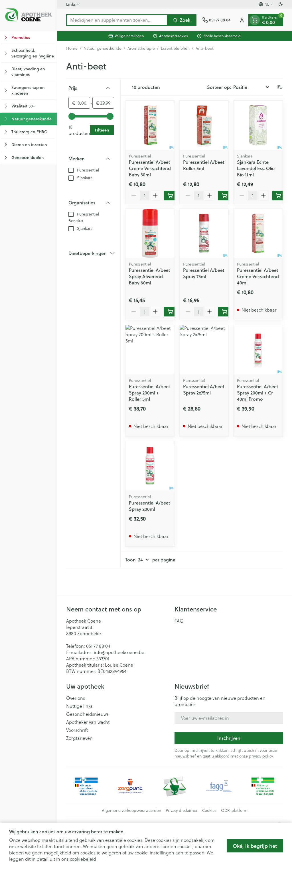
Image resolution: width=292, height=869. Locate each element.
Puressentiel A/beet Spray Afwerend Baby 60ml (149, 276)
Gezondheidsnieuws (87, 714)
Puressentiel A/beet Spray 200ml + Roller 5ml (149, 392)
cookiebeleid (83, 859)
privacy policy (261, 756)
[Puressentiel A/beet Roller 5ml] (204, 125)
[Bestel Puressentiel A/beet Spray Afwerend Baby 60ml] (170, 311)
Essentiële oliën (175, 48)
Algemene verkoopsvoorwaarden (131, 810)
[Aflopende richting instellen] (279, 87)
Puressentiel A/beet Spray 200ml (149, 505)
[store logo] (28, 15)
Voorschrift (77, 730)
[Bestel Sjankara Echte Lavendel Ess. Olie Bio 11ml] (278, 195)
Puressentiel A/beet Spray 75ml (203, 273)
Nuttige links (79, 706)
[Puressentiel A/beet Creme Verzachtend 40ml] (258, 233)
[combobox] (116, 20)
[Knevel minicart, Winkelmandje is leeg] (255, 20)
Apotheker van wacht (88, 722)
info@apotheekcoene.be (119, 652)
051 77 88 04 (98, 646)
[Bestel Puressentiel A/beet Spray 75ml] (224, 311)
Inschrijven (228, 738)
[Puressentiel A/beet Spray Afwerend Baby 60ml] (150, 233)
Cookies (209, 810)
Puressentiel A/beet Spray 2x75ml (203, 389)
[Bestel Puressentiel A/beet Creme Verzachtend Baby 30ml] (170, 195)
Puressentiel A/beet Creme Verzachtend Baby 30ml (150, 168)
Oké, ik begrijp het (255, 846)
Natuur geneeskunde (102, 48)
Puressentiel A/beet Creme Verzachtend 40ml (258, 276)
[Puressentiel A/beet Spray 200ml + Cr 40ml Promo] (258, 349)
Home (72, 48)
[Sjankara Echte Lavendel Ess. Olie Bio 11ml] (258, 125)
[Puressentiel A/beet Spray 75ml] (204, 233)
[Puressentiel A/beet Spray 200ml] (150, 466)
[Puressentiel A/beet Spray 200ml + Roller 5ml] (150, 349)
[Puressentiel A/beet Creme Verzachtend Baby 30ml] (150, 125)
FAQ (179, 621)
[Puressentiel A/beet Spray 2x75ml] (204, 349)
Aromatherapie (141, 48)
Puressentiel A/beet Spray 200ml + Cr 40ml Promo (257, 392)
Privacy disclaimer (182, 810)
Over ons (75, 698)
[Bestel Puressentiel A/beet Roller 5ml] (224, 195)
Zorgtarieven (79, 738)
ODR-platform (234, 810)
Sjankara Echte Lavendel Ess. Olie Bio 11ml (256, 168)
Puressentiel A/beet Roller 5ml (203, 165)
